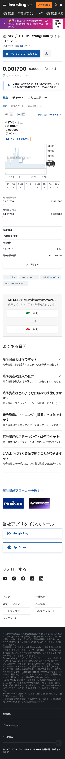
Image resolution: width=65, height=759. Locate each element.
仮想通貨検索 (54, 13)
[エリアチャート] (11, 114)
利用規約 (7, 714)
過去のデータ (17, 106)
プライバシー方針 (11, 725)
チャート (18, 97)
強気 (35, 329)
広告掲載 (40, 603)
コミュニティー (37, 97)
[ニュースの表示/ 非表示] (23, 114)
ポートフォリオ (11, 610)
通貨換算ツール (35, 106)
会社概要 (40, 596)
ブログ (6, 596)
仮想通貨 (9, 13)
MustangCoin (53, 277)
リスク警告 (8, 736)
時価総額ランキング (30, 13)
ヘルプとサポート (45, 610)
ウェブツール (10, 618)
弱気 (35, 313)
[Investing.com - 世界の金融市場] (20, 5)
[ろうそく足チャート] (6, 114)
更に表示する (32, 264)
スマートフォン (11, 603)
